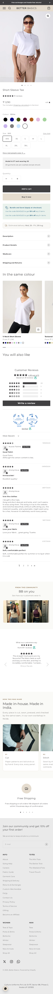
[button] (8, 96)
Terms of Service (10, 906)
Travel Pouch (34, 872)
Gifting (6, 910)
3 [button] (27, 566)
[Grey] (18, 343)
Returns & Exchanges (12, 885)
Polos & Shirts (9, 932)
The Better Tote (35, 864)
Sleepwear (7, 944)
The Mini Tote (35, 859)
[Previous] (3, 2)
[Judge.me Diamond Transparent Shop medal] (32, 419)
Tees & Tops (8, 928)
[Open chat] (5, 988)
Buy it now (26, 197)
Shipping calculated (21, 105)
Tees (31, 928)
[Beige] (52, 343)
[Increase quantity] (17, 178)
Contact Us (8, 898)
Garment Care (9, 876)
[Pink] (12, 343)
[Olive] (8, 343)
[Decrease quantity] (6, 178)
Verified (25, 429)
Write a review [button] (26, 403)
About (5, 859)
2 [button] (23, 566)
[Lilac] (16, 343)
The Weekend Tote (37, 868)
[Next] (49, 2)
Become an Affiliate (11, 915)
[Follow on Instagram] (11, 961)
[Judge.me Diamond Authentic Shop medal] (18, 419)
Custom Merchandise (12, 889)
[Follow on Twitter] (4, 961)
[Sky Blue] (21, 343)
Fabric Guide (8, 872)
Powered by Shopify (28, 970)
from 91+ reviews (25, 648)
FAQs (5, 893)
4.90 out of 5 (33, 375)
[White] (23, 343)
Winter (6, 940)
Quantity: (7, 173)
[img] (8, 443)
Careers (6, 868)
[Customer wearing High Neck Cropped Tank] (38, 611)
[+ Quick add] (38, 329)
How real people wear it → (14, 153)
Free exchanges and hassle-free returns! (26, 2)
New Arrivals (8, 949)
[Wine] (10, 343)
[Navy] (5, 343)
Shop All (6, 953)
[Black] (3, 343)
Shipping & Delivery (11, 881)
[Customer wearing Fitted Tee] (14, 611)
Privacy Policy (9, 902)
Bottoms (6, 936)
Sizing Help (7, 864)
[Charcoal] (45, 343)
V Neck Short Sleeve (12, 337)
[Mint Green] (14, 343)
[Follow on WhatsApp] (18, 961)
